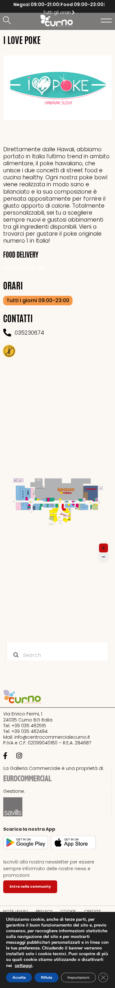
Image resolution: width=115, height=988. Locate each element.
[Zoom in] (103, 548)
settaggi (23, 965)
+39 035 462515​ (29, 725)
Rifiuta (46, 977)
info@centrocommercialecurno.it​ (52, 737)
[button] (8, 21)
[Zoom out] (103, 556)
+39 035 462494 (30, 731)
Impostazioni (78, 977)
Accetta (19, 977)
